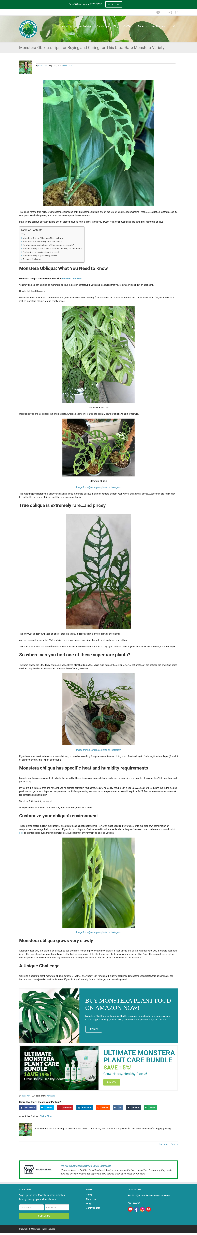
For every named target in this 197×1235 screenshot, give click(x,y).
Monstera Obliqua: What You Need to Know (43, 238)
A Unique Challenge (32, 259)
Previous (163, 1144)
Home (89, 1194)
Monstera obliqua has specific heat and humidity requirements (52, 248)
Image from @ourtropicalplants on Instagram (98, 487)
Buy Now (93, 1029)
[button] (174, 26)
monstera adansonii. (72, 278)
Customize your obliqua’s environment (41, 252)
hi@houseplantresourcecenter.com (152, 1195)
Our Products (158, 26)
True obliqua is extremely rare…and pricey (42, 241)
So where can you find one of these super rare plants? (48, 245)
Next (173, 1144)
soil (21, 832)
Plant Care (67, 66)
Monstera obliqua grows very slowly (40, 255)
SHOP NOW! (114, 4)
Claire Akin (42, 66)
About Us (91, 1199)
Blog (88, 1203)
